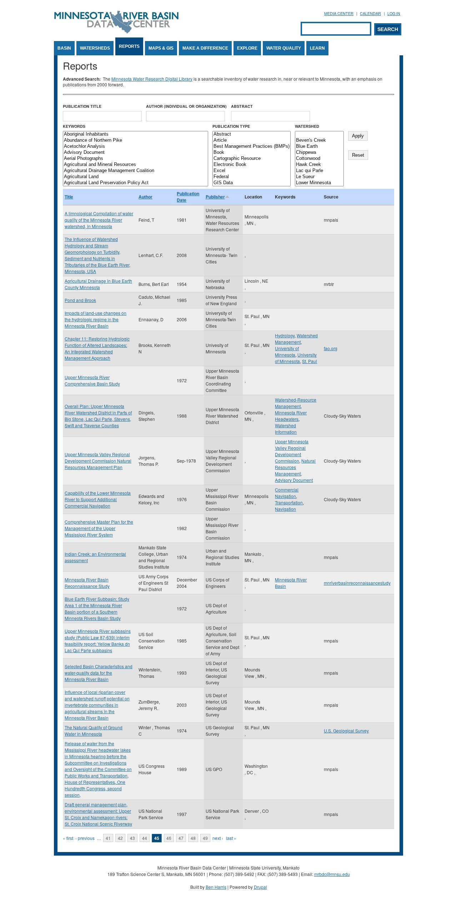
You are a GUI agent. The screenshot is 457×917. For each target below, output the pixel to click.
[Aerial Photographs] (135, 159)
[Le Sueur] (319, 177)
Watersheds (95, 48)
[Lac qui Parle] (319, 171)
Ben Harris (216, 887)
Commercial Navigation (286, 493)
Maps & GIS (161, 48)
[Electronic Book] (251, 165)
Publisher (215, 196)
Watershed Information (286, 428)
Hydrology (285, 335)
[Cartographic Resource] (251, 159)
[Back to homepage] (116, 32)
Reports (129, 46)
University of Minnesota (287, 351)
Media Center (338, 13)
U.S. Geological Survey (346, 730)
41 (108, 838)
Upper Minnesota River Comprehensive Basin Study (92, 380)
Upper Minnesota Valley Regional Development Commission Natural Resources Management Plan (98, 460)
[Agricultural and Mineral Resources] (135, 165)
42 (120, 838)
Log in (393, 13)
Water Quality (283, 48)
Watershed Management (296, 338)
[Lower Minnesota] (319, 183)
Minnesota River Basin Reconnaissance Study (87, 582)
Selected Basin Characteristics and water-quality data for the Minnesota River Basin (98, 672)
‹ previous (85, 838)
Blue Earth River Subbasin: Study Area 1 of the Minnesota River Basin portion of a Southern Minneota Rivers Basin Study (97, 608)
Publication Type (231, 126)
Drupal (260, 887)
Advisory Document (294, 480)
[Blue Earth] (319, 146)
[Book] (251, 153)
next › (217, 838)
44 (144, 838)
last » (231, 838)
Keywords (74, 126)
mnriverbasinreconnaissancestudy (357, 583)
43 (132, 838)
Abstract (242, 106)
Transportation (289, 502)
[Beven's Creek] (319, 140)
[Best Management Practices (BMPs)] (251, 146)
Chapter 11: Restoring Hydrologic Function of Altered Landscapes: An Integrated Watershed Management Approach (97, 348)
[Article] (251, 140)
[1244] (319, 134)
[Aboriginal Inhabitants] (135, 134)
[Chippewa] (319, 153)
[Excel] (251, 171)
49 (205, 838)
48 (193, 838)
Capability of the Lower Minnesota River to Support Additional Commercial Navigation (98, 499)
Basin (64, 48)
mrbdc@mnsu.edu (332, 874)
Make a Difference (205, 48)
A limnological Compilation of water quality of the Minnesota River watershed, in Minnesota (99, 219)
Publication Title (82, 106)
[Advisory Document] (135, 153)
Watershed (307, 126)
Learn (317, 48)
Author (145, 196)
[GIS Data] (251, 183)
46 (168, 838)
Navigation (285, 509)
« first (68, 838)
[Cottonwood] (319, 159)
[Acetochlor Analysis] (135, 146)
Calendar (370, 13)
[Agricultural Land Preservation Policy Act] (135, 183)
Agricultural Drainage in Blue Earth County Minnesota (98, 284)
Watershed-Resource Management (295, 403)
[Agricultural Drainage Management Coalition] (135, 171)
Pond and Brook (80, 300)
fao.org (330, 348)
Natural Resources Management (295, 467)
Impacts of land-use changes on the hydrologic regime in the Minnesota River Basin (95, 319)
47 (181, 838)
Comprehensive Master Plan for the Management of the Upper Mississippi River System (99, 528)
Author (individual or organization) (186, 106)
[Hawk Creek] (319, 165)
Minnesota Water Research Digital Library (151, 79)
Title (69, 196)
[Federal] (251, 177)
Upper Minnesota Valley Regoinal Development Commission (291, 451)
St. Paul (309, 361)
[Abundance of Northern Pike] (135, 140)
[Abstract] (251, 134)
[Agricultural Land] (135, 177)
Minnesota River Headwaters (291, 415)
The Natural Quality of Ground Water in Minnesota (93, 730)
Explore (247, 48)
